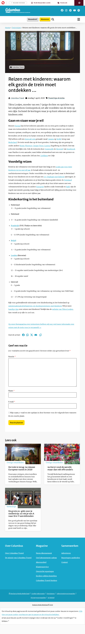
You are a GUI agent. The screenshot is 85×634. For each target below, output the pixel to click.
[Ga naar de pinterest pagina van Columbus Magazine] (70, 10)
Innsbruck (71, 149)
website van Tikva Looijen (62, 309)
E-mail (11, 402)
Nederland (12, 142)
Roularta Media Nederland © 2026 (42, 605)
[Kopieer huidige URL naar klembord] (40, 335)
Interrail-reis (30, 139)
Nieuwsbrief (32, 19)
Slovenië (59, 149)
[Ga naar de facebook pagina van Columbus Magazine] (62, 10)
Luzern (47, 146)
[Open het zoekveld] (53, 19)
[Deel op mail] (36, 335)
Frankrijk (15, 226)
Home (7, 28)
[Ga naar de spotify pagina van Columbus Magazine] (78, 10)
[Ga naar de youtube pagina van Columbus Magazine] (74, 10)
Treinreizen (16, 28)
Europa (17, 126)
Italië (68, 187)
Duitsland (68, 180)
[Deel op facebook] (23, 335)
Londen (14, 255)
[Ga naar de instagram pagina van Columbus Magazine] (66, 10)
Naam (11, 391)
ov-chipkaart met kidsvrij (54, 177)
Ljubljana (44, 156)
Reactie (12, 357)
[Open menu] (79, 19)
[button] (78, 3)
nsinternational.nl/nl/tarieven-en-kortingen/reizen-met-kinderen (35, 306)
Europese (40, 187)
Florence (28, 146)
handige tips (13, 309)
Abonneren (45, 19)
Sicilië (59, 139)
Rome (22, 146)
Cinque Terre (38, 146)
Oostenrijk (49, 149)
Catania (51, 139)
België (13, 240)
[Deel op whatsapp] (27, 335)
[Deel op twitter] (31, 335)
